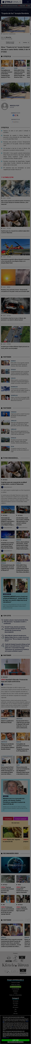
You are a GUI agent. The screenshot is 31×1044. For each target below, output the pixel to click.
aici (12, 1026)
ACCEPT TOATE (15, 1040)
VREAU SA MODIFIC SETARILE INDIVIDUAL (15, 1041)
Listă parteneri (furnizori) (6, 1037)
